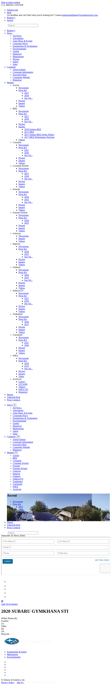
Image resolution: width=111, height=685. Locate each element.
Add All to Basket (9, 604)
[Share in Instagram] (8, 596)
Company (11, 67)
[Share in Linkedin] (9, 581)
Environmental (19, 49)
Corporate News (20, 43)
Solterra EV (18, 479)
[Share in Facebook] (9, 586)
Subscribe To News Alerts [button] (13, 535)
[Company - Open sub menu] (18, 436)
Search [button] (10, 20)
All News (17, 36)
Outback (17, 476)
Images (21, 103)
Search (4, 25)
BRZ (15, 458)
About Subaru (19, 69)
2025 (26, 199)
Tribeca (21, 387)
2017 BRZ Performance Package (39, 137)
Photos (10, 394)
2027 (26, 93)
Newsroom (23, 88)
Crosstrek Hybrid (20, 463)
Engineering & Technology (25, 46)
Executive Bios (20, 75)
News (9, 33)
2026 (26, 95)
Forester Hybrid (20, 468)
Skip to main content (10, 2)
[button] (2, 601)
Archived (17, 489)
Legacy (21, 381)
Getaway (17, 471)
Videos (21, 106)
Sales (15, 64)
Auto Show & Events (22, 41)
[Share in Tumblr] (8, 593)
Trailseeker (18, 481)
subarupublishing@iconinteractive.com (80, 15)
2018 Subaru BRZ (32, 129)
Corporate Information (23, 72)
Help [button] (9, 12)
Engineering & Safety (17, 652)
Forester (16, 466)
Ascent (16, 455)
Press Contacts (13, 400)
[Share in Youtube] (8, 589)
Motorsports (18, 56)
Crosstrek (17, 460)
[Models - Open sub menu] (16, 452)
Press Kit (22, 90)
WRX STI (23, 389)
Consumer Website (21, 77)
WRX (15, 486)
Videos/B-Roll (13, 397)
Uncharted (17, 484)
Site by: (20, 682)
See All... (28, 98)
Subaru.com (12, 10)
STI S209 (22, 384)
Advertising (18, 38)
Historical (17, 54)
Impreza (16, 473)
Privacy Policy (7, 682)
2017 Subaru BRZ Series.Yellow (39, 134)
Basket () (11, 17)
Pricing (16, 59)
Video (21, 376)
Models (10, 82)
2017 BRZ (29, 132)
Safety (15, 62)
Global (16, 51)
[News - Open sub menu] (14, 405)
